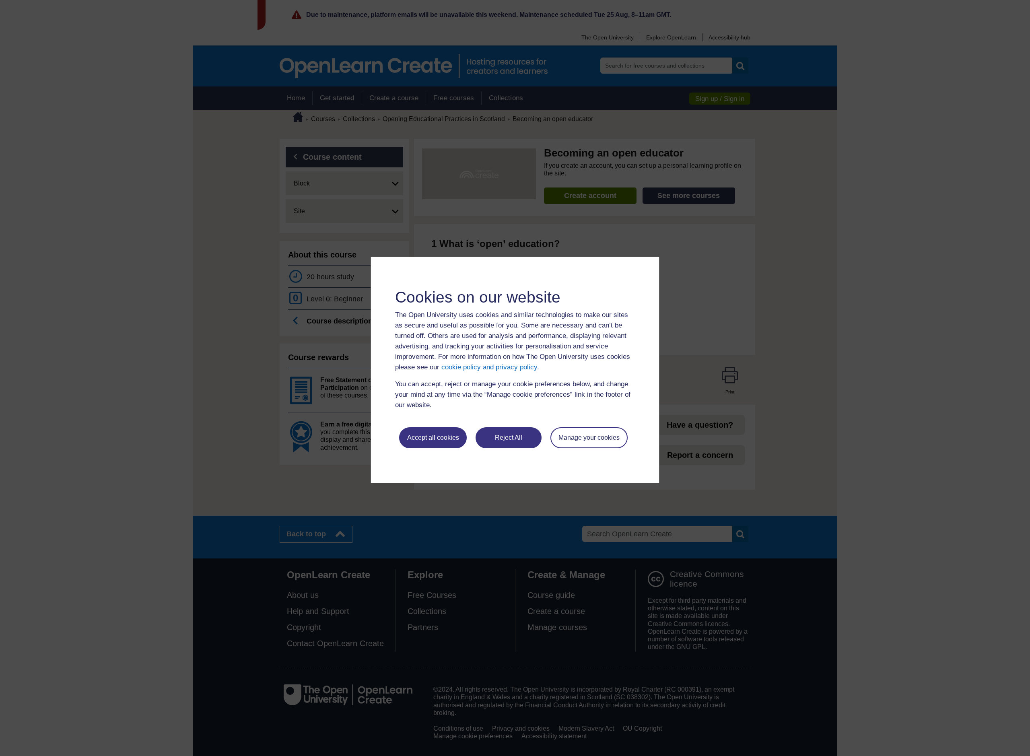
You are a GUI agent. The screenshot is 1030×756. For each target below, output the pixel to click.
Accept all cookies (433, 437)
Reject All (508, 437)
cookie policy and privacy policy (489, 367)
